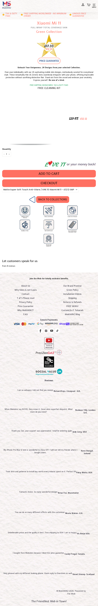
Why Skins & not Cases (26, 289)
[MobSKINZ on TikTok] (57, 331)
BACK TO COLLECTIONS (52, 199)
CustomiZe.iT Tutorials (72, 310)
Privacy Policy (25, 302)
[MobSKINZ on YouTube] (51, 331)
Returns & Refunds (72, 302)
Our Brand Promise (72, 285)
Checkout (49, 183)
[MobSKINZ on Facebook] (40, 331)
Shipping (72, 298)
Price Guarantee (25, 306)
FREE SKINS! (72, 306)
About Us (25, 285)
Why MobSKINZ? (25, 310)
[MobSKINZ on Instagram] (46, 331)
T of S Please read (25, 298)
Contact (25, 294)
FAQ (25, 314)
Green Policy (72, 289)
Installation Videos (72, 294)
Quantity (6, 149)
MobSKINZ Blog (72, 314)
